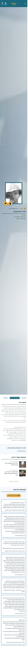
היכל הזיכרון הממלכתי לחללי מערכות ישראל (11, 464)
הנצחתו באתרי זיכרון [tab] (14, 398)
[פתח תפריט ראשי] (25, 3)
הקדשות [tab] (5, 398)
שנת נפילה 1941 (21, 451)
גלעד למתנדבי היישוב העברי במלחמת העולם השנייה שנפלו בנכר (11, 473)
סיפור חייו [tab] (24, 398)
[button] (5, 203)
